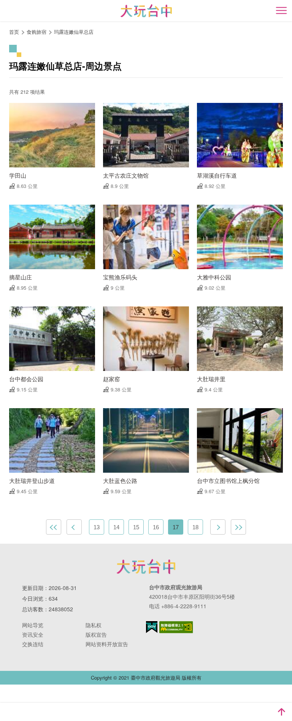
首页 (14, 31)
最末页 (238, 527)
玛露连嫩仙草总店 (74, 31)
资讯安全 (32, 634)
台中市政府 (146, 566)
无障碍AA (176, 627)
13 (97, 527)
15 (136, 527)
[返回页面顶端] (281, 712)
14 (116, 527)
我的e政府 (151, 627)
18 (195, 527)
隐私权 (94, 625)
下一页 (217, 527)
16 (156, 527)
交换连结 (32, 644)
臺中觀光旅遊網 (146, 10)
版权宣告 (96, 634)
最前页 (53, 527)
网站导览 (32, 625)
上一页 (74, 527)
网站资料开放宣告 (107, 644)
